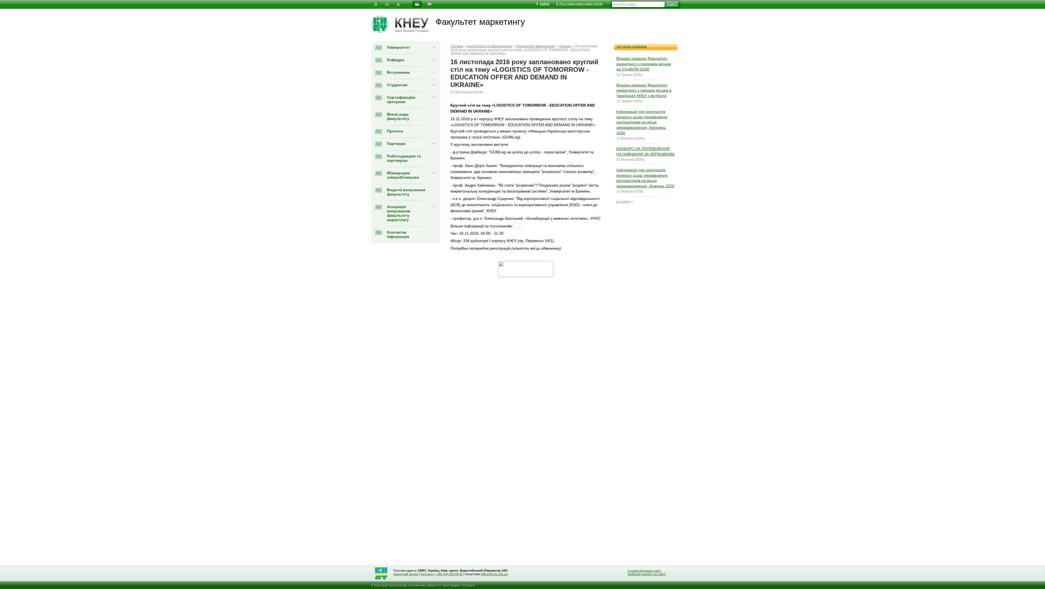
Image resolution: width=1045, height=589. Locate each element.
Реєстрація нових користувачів (581, 3)
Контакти (427, 574)
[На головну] (375, 4)
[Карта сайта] (398, 4)
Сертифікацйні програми (401, 99)
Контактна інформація (398, 234)
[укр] (417, 4)
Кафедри (395, 60)
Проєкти (395, 131)
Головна (456, 46)
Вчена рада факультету (398, 116)
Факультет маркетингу (535, 46)
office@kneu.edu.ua (494, 574)
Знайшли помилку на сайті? (647, 574)
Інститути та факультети (489, 46)
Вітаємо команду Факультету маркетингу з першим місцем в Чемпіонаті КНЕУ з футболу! (643, 90)
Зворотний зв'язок (405, 574)
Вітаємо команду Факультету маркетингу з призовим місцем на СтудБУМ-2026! (643, 63)
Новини (565, 46)
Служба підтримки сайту (644, 570)
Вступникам (398, 72)
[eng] (430, 4)
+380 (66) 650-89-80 (449, 574)
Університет (398, 47)
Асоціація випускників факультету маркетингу (398, 213)
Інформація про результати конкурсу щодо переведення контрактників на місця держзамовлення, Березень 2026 (642, 122)
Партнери (396, 143)
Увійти (544, 3)
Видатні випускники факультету (406, 192)
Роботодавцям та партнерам (404, 158)
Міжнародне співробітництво (403, 175)
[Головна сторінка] (383, 24)
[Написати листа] (387, 4)
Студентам (397, 85)
